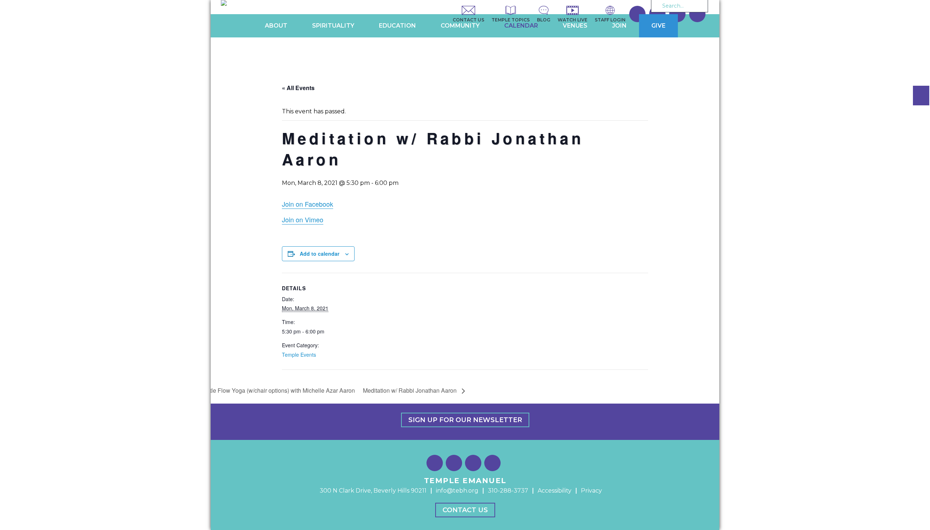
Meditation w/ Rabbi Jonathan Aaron (410, 390)
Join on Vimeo (302, 219)
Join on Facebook (307, 204)
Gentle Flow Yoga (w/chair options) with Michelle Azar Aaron (276, 390)
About (276, 25)
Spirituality (333, 25)
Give (658, 25)
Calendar (521, 25)
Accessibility (554, 490)
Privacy (591, 490)
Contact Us (465, 510)
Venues (575, 25)
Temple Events (299, 354)
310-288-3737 (508, 490)
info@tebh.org (457, 490)
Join (619, 25)
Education (397, 25)
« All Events (298, 88)
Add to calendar (319, 253)
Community (460, 25)
